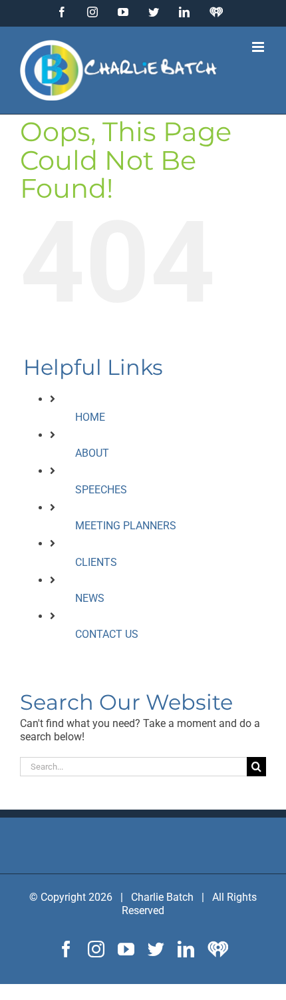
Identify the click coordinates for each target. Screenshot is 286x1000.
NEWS (89, 598)
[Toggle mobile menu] (259, 47)
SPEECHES (101, 489)
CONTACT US (106, 634)
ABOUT (92, 453)
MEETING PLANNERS (125, 525)
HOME (90, 417)
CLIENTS (96, 562)
